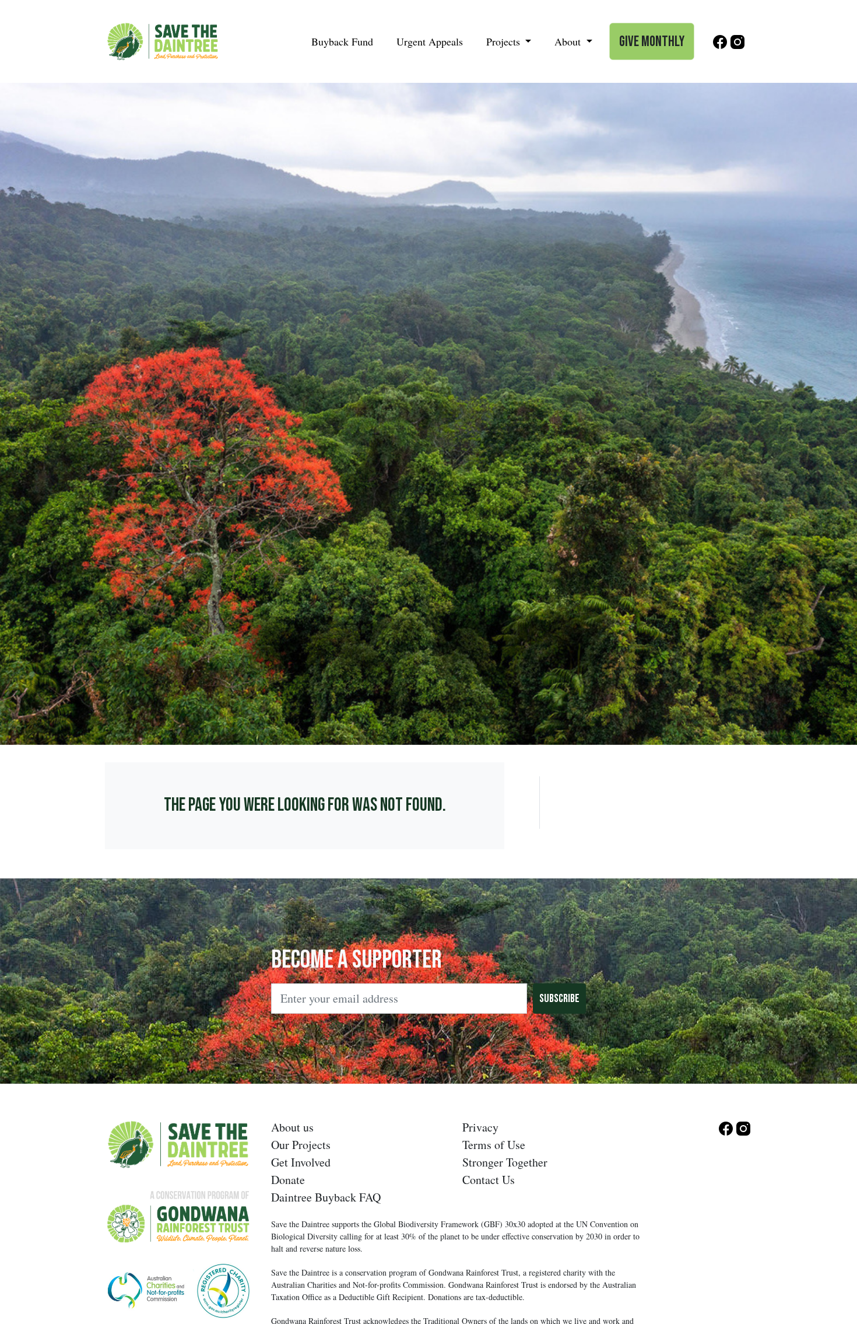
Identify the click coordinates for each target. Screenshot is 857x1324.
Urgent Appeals (429, 41)
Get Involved (301, 1162)
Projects (504, 41)
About (569, 41)
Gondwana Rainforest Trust (473, 1272)
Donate (288, 1180)
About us (292, 1127)
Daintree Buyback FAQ (326, 1197)
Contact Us (488, 1180)
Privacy (480, 1127)
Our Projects (301, 1145)
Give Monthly (651, 42)
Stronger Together (504, 1162)
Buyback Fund (342, 41)
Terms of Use (493, 1145)
